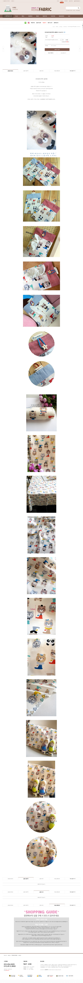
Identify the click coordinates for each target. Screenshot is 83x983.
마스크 (16, 16)
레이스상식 (50, 22)
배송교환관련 (57, 70)
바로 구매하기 (50, 52)
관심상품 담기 (63, 52)
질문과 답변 (38, 22)
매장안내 (33, 22)
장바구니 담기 (57, 49)
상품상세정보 (10, 70)
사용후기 (44, 22)
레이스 (71, 10)
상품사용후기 (26, 70)
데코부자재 (45, 16)
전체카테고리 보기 (8, 16)
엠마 (11, 19)
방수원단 (60, 26)
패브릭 (37, 16)
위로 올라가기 (72, 70)
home (54, 26)
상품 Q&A (41, 70)
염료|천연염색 (61, 16)
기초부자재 (53, 16)
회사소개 (5, 955)
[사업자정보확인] (65, 967)
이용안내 (9, 955)
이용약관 (19, 955)
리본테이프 (30, 16)
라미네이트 (65, 26)
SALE (69, 16)
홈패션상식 (56, 22)
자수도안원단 (78, 10)
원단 (74, 10)
